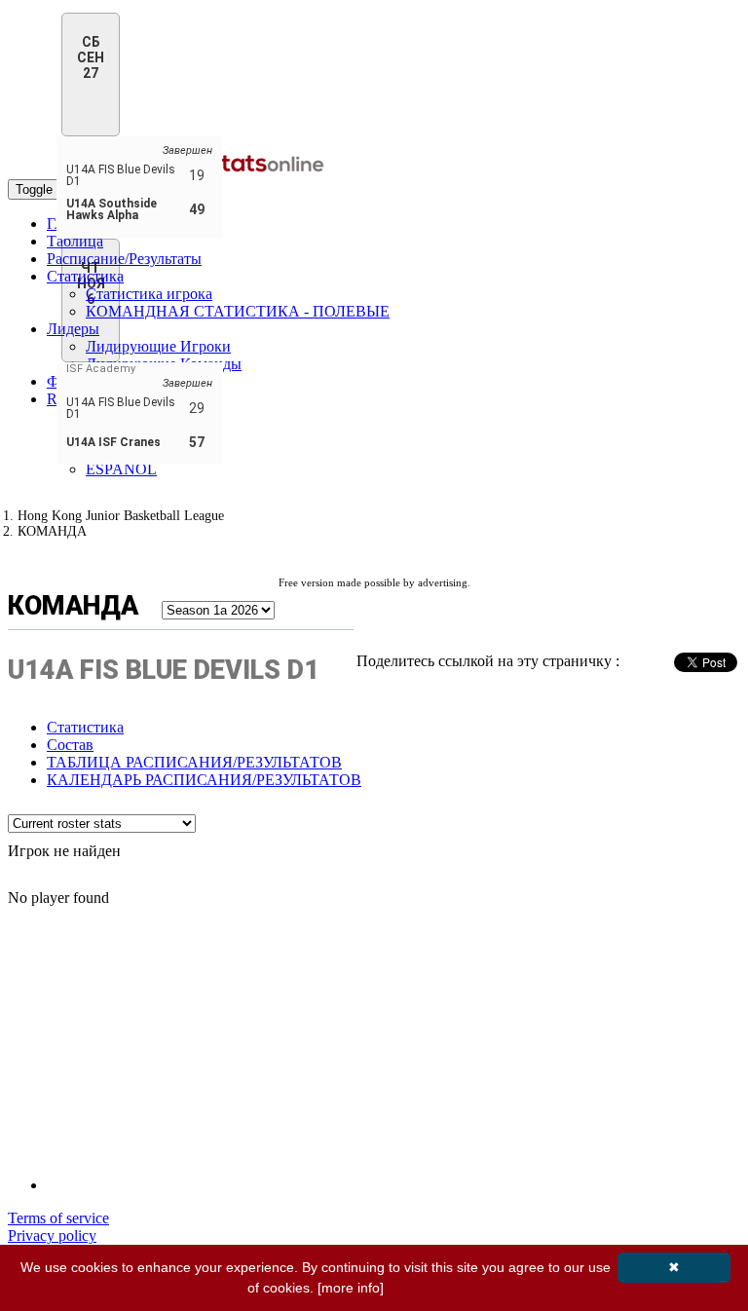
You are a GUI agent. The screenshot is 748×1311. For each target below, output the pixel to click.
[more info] (351, 1287)
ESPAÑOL (121, 469)
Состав (70, 744)
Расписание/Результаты (124, 258)
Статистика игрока (149, 293)
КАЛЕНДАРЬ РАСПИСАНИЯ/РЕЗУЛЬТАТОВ (204, 779)
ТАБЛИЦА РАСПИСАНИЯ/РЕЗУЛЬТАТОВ (194, 762)
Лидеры (73, 328)
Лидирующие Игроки (158, 346)
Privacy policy (52, 1235)
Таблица (75, 241)
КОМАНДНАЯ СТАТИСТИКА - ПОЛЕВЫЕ (238, 311)
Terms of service (58, 1218)
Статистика (85, 276)
